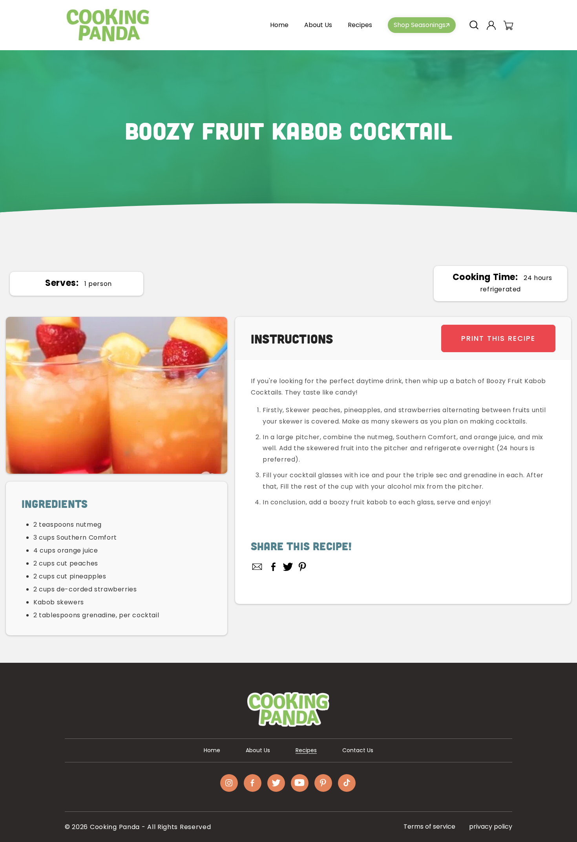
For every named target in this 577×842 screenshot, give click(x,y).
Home (212, 750)
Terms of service (429, 826)
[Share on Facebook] (273, 566)
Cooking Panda (115, 826)
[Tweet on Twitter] (288, 566)
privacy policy (490, 826)
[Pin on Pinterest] (302, 566)
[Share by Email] (257, 567)
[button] (473, 25)
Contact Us (357, 750)
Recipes (306, 750)
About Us (258, 750)
